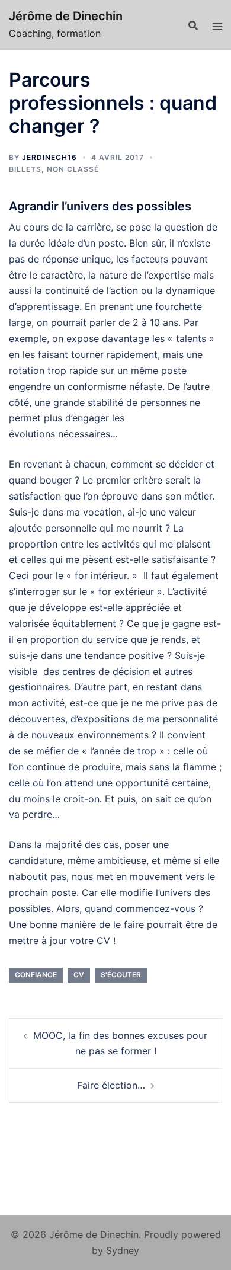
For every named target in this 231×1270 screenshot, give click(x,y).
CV (78, 974)
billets (25, 169)
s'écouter (121, 974)
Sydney (122, 1250)
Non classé (73, 169)
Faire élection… (111, 1085)
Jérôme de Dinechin (66, 16)
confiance (36, 974)
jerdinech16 (49, 157)
